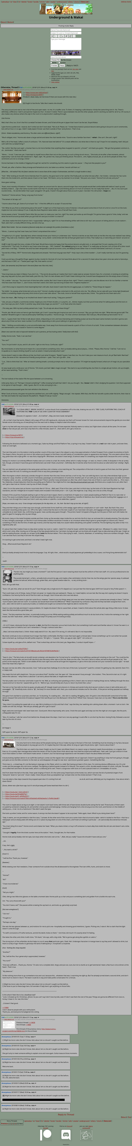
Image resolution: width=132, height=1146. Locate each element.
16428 (35, 404)
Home (129, 2)
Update (63, 63)
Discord (69, 1126)
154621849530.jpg (9, 406)
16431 (35, 1017)
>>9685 (28, 1025)
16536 (33, 1105)
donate (45, 1128)
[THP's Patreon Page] (45, 1135)
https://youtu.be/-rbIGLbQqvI (36, 93)
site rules (75, 69)
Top (129, 1117)
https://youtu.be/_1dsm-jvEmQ (16, 792)
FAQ (52, 71)
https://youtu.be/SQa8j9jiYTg (15, 794)
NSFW (54, 63)
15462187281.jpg (8, 740)
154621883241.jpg (9, 1019)
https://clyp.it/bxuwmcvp (14, 437)
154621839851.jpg (8, 89)
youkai (53, 2)
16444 (32, 1059)
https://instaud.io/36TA (34, 95)
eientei (23, 2)
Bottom (10, 22)
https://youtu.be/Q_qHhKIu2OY (16, 796)
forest (30, 2)
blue (14, 2)
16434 (32, 1037)
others (70, 2)
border (36, 2)
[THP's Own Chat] (86, 1135)
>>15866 (5, 1008)
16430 (35, 738)
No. (51, 87)
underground (62, 2)
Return (3, 22)
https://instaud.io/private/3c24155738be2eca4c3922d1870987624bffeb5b (31, 651)
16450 (32, 1072)
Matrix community (87, 1127)
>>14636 (32, 1022)
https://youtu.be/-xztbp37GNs (16, 649)
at (11, 2)
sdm (47, 2)
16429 (35, 567)
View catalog (55, 82)
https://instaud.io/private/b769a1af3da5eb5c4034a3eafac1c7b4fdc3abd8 (31, 798)
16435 (32, 1046)
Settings (123, 2)
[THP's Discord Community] (66, 1135)
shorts (76, 2)
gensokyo (5, 2)
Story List (84, 2)
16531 (33, 1083)
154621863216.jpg (9, 569)
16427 (54, 87)
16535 (33, 1092)
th (19, 2)
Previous (4, 1124)
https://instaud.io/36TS (13, 435)
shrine (42, 2)
